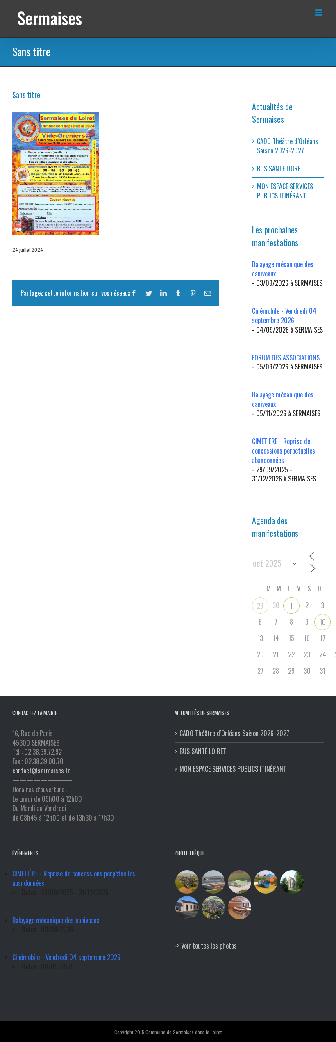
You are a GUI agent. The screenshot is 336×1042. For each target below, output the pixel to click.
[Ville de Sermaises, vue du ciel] (213, 908)
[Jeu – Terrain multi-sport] (265, 882)
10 (323, 622)
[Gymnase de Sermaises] (213, 882)
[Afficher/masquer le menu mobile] (319, 12)
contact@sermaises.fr (41, 770)
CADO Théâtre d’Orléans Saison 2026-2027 (287, 145)
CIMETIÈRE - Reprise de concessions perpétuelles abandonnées (283, 450)
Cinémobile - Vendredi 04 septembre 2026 (284, 315)
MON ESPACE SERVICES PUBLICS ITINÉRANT (285, 191)
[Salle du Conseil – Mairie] (239, 908)
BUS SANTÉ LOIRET (280, 168)
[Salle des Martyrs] (187, 908)
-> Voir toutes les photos (206, 946)
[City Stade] (239, 882)
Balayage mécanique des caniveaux (282, 268)
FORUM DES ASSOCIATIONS (286, 358)
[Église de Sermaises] (291, 882)
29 (260, 606)
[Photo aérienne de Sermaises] (187, 882)
